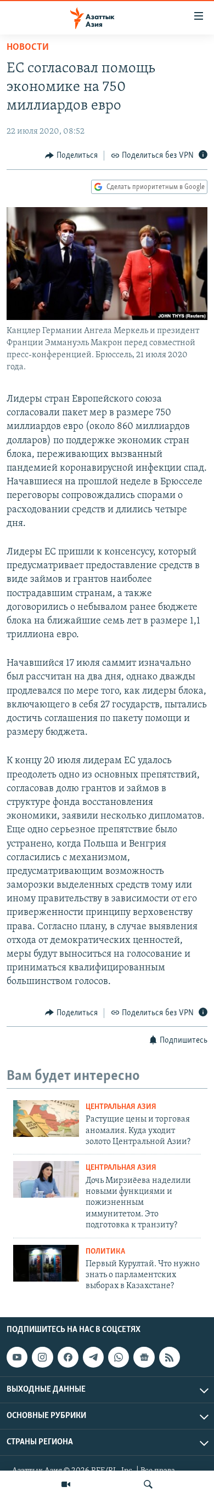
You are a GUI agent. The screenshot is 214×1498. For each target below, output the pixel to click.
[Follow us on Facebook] (68, 1357)
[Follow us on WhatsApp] (118, 1357)
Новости (28, 48)
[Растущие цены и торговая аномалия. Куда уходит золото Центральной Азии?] (46, 1118)
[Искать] (148, 1484)
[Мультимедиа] (65, 1484)
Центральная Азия (121, 1107)
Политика (105, 1252)
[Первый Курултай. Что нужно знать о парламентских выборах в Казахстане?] (46, 1263)
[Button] (71, 155)
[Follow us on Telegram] (93, 1357)
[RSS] (169, 1357)
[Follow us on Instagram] (42, 1357)
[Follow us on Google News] (143, 1357)
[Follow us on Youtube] (17, 1357)
